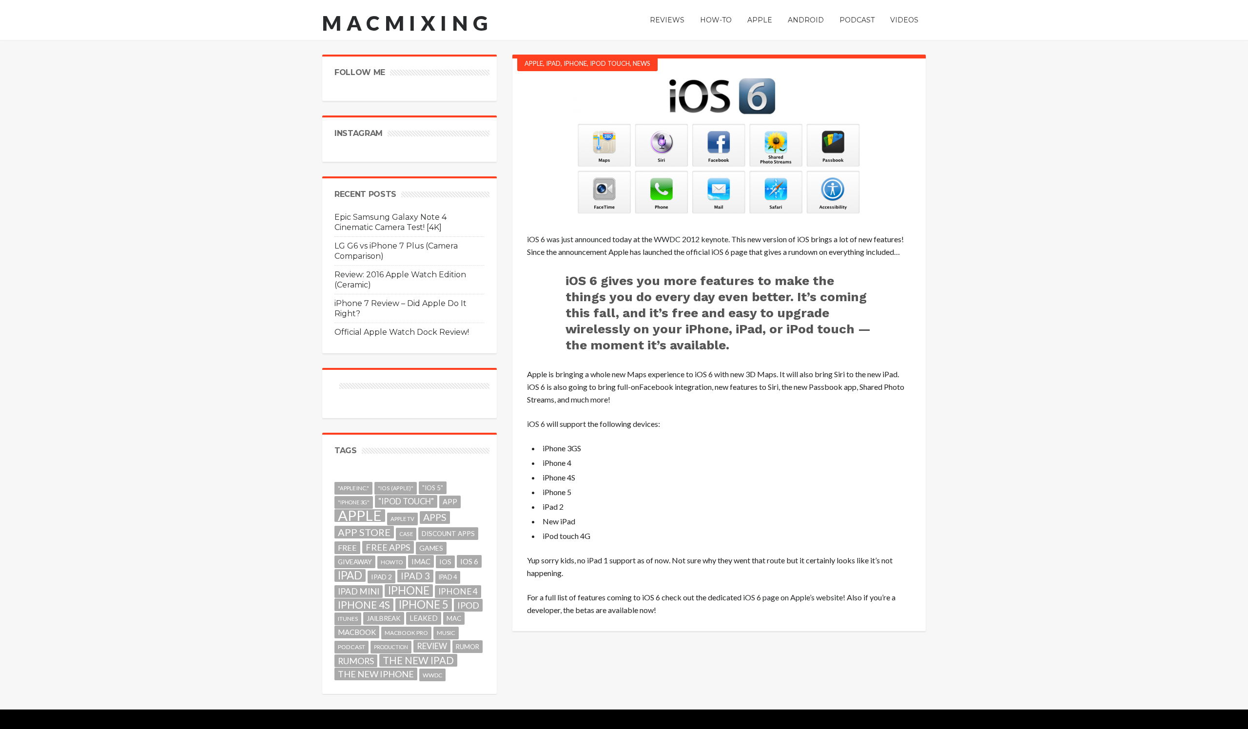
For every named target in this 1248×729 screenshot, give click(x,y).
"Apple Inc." (353, 488)
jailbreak (384, 618)
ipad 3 (415, 575)
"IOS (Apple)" (395, 488)
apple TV (402, 519)
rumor (467, 647)
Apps (435, 517)
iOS (445, 561)
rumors (356, 660)
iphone (408, 590)
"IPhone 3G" (354, 502)
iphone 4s (364, 604)
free (347, 547)
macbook (357, 632)
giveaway (355, 561)
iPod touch (610, 63)
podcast (351, 647)
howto (392, 562)
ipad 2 (381, 577)
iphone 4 (458, 591)
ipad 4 (448, 577)
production (391, 647)
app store (364, 532)
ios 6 (469, 561)
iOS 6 (536, 423)
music (446, 632)
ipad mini (358, 591)
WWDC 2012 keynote (691, 239)
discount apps (448, 533)
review (432, 646)
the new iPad (418, 660)
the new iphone (376, 674)
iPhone (575, 63)
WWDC (432, 674)
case (406, 534)
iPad (553, 63)
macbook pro (406, 632)
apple (360, 515)
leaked (424, 618)
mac (454, 618)
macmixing (407, 23)
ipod (468, 605)
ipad (350, 575)
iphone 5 (423, 604)
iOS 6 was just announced (569, 239)
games (431, 548)
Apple (534, 63)
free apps (388, 547)
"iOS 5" (432, 488)
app (450, 502)
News (641, 63)
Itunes (348, 618)
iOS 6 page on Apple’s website (793, 597)
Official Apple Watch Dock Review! (401, 332)
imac (420, 561)
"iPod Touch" (406, 501)
